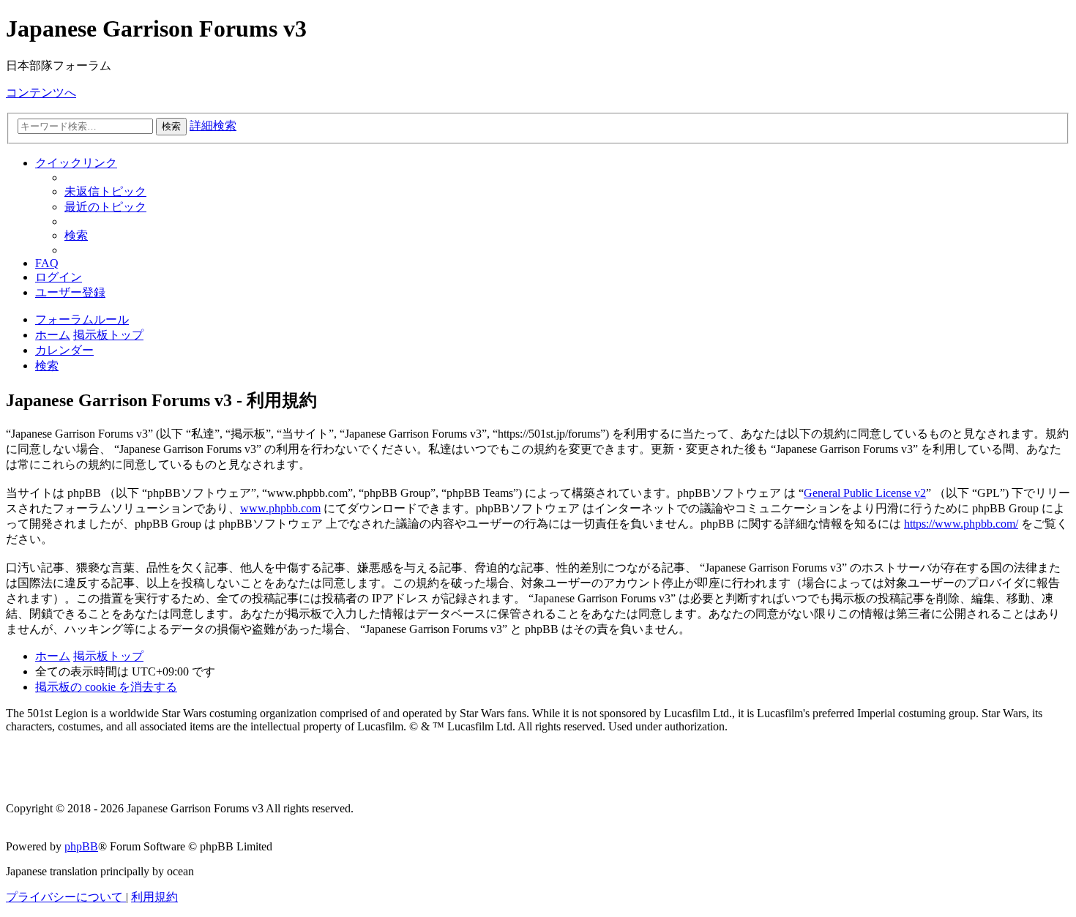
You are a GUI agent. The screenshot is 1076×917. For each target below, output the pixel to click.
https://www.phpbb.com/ (961, 523)
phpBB (81, 846)
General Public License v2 (865, 493)
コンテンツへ (41, 92)
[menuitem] (105, 191)
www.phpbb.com (280, 508)
